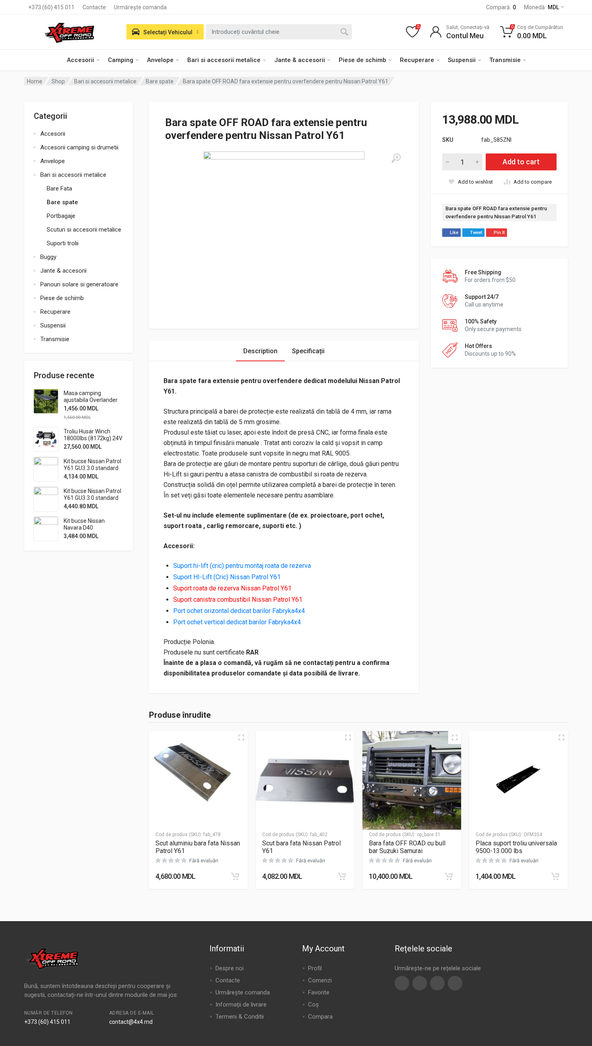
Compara (320, 1016)
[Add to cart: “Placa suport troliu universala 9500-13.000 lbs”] (555, 876)
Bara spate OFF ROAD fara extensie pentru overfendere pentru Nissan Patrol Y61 (496, 212)
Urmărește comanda (140, 7)
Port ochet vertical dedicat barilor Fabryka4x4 (237, 622)
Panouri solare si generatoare (79, 284)
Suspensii (462, 60)
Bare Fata (59, 188)
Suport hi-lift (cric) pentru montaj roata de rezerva (243, 566)
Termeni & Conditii (239, 1016)
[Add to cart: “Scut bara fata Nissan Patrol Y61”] (342, 876)
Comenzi (320, 980)
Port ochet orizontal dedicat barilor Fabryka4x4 (239, 611)
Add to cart (521, 161)
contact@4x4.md (131, 1022)
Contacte (94, 7)
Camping (120, 60)
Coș (313, 1004)
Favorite (318, 992)
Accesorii (80, 60)
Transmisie (505, 60)
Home (34, 81)
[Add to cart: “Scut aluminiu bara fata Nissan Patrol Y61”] (235, 876)
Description (260, 351)
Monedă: (541, 7)
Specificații (308, 351)
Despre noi (229, 968)
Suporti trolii (63, 243)
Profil (315, 968)
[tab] (260, 351)
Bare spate (160, 81)
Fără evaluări (203, 861)
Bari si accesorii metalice (224, 60)
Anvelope (160, 60)
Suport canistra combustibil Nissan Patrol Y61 (237, 599)
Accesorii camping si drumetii (79, 147)
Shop (58, 81)
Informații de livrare (241, 1004)
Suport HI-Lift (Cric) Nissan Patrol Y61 (227, 577)
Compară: (501, 7)
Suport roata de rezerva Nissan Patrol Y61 (232, 588)
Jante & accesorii (299, 60)
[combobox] (279, 31)
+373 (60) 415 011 (51, 7)
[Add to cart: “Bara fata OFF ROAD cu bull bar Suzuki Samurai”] (448, 876)
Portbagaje (61, 216)
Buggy (48, 257)
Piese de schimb (362, 60)
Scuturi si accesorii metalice (84, 229)
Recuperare (417, 60)
